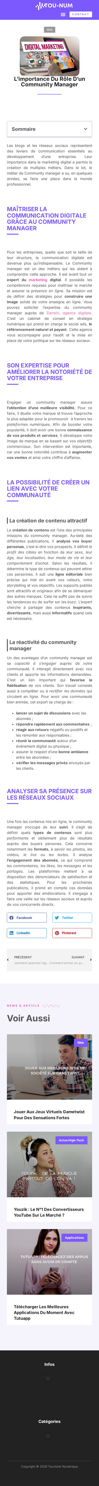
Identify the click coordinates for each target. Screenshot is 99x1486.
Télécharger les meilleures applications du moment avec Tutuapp (44, 1312)
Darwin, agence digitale (69, 313)
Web (49, 29)
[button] (63, 14)
